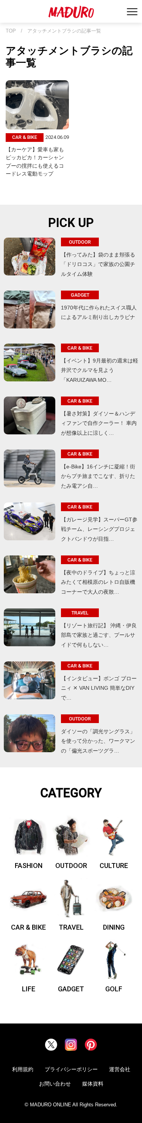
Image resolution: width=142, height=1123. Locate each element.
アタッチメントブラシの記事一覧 (64, 31)
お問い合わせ (55, 1084)
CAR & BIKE (28, 927)
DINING (114, 927)
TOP (11, 31)
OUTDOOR (71, 865)
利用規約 (22, 1069)
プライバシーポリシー (71, 1069)
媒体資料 (92, 1084)
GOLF (113, 989)
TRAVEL (71, 927)
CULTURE (114, 865)
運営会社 (119, 1069)
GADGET (71, 989)
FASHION (28, 865)
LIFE (28, 989)
